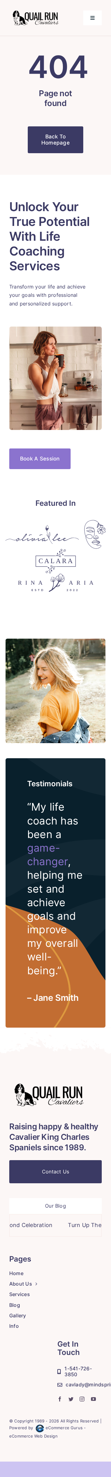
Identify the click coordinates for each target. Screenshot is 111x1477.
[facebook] (59, 1399)
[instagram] (82, 1399)
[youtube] (93, 1399)
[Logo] (42, 527)
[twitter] (70, 1399)
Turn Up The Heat (78, 1225)
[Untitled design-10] (40, 10)
